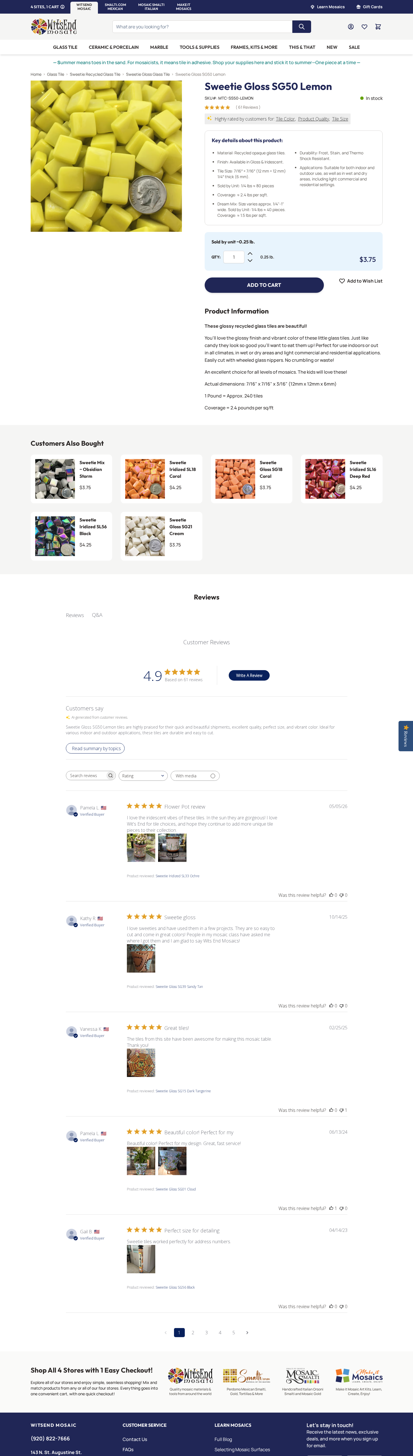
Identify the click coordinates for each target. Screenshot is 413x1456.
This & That (302, 47)
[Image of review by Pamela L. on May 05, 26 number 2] (172, 848)
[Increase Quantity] (250, 253)
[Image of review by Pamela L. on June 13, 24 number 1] (141, 1161)
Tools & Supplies (199, 47)
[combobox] (143, 776)
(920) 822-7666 (50, 1438)
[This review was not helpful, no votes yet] (341, 895)
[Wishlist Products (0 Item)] (364, 26)
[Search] (301, 26)
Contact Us (135, 1439)
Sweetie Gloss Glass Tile (148, 74)
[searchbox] (85, 775)
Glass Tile (65, 47)
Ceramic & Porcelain (114, 47)
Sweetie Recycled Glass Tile (95, 74)
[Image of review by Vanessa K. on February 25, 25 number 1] (141, 1063)
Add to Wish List (365, 281)
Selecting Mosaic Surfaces (242, 1449)
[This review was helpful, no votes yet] (331, 895)
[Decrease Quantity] (250, 260)
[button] (84, 7)
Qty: (216, 257)
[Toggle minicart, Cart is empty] (378, 26)
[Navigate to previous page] (165, 1332)
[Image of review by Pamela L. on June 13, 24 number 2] (172, 1161)
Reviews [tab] (75, 615)
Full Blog (223, 1439)
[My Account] (350, 26)
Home (36, 74)
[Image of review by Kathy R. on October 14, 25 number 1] (141, 958)
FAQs (128, 1449)
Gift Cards (373, 6)
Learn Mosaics (331, 6)
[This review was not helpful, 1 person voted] (341, 1110)
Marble (159, 47)
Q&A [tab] (97, 614)
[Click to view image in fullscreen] (106, 156)
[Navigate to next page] (247, 1332)
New (332, 47)
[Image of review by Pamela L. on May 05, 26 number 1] (141, 848)
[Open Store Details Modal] (62, 7)
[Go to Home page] (54, 27)
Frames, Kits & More (254, 47)
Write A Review (249, 675)
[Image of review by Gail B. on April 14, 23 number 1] (141, 1259)
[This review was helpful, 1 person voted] (331, 1208)
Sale (354, 47)
